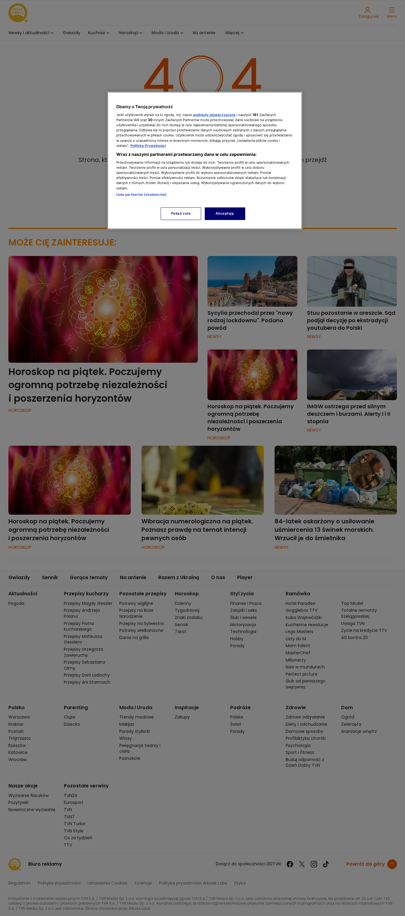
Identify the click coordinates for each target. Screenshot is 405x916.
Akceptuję (225, 213)
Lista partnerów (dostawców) (141, 194)
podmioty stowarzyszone (214, 115)
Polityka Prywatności (148, 146)
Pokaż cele (181, 213)
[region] (204, 160)
